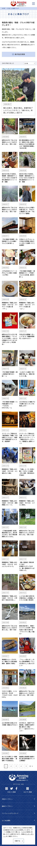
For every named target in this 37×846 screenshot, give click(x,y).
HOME (3, 8)
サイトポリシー (7, 839)
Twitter (11, 788)
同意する (17, 841)
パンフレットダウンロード (10, 813)
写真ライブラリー (7, 799)
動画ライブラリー (7, 806)
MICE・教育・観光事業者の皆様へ (12, 835)
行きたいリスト (9, 830)
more (3, 69)
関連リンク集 (6, 842)
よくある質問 (6, 821)
